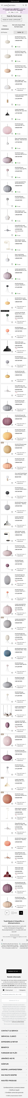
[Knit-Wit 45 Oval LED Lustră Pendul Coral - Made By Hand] (14, 463)
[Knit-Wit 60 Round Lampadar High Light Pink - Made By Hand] (14, 172)
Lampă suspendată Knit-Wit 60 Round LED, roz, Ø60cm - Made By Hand (20, 605)
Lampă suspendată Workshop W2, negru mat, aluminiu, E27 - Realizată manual (21, 110)
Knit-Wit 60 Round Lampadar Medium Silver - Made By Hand (21, 357)
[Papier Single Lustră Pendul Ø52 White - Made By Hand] (14, 85)
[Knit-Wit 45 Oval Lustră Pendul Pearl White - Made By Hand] (14, 41)
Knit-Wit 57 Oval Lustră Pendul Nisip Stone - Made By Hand (21, 66)
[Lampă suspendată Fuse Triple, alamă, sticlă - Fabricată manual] (14, 711)
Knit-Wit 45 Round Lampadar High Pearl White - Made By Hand (20, 692)
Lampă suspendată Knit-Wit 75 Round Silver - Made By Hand (20, 619)
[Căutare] (23, 5)
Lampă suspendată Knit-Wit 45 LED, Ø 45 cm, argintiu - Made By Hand (20, 182)
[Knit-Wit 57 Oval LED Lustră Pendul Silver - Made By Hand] (14, 682)
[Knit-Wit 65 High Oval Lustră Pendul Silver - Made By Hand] (14, 580)
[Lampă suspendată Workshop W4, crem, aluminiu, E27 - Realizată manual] (14, 784)
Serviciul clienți (8, 1036)
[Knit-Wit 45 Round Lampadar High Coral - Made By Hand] (14, 594)
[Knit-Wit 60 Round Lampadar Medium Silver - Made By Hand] (14, 361)
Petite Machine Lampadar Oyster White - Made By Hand (21, 809)
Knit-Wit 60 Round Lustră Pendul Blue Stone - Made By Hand (21, 649)
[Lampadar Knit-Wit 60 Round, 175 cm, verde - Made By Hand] (14, 318)
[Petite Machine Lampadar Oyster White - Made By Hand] (14, 814)
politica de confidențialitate (18, 1021)
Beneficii (5, 1047)
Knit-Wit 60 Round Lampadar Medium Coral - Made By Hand (21, 328)
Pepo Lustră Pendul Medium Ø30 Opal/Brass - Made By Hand (21, 255)
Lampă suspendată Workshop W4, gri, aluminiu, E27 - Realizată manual (20, 517)
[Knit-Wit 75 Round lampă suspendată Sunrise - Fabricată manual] (14, 449)
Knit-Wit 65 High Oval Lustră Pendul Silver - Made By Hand (20, 575)
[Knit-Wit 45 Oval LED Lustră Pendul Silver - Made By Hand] (14, 405)
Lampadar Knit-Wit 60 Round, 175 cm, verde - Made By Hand (20, 313)
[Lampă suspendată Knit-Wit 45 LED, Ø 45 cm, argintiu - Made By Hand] (14, 187)
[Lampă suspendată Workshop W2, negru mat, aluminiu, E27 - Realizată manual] (14, 114)
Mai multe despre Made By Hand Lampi (18, 25)
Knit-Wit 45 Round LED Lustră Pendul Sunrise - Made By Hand (20, 430)
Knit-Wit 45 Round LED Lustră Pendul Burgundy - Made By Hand (21, 416)
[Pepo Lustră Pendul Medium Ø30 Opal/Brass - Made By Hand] (14, 259)
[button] (12, 46)
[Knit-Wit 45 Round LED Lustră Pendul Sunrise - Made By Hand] (14, 434)
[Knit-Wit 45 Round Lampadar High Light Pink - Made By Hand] (14, 668)
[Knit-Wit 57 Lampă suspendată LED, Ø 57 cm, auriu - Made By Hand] (14, 158)
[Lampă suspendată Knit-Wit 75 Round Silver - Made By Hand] (14, 624)
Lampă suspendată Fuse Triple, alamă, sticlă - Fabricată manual (20, 707)
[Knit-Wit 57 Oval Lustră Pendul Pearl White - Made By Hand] (14, 56)
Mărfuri (5, 1064)
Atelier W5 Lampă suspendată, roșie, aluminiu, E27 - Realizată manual (20, 868)
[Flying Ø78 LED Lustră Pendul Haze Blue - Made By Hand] (14, 230)
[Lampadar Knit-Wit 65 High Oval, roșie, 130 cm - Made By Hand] (14, 726)
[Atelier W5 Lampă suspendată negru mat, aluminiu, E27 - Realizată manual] (14, 347)
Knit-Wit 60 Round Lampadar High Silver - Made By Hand (20, 197)
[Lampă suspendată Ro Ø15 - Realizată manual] (14, 100)
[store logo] (10, 5)
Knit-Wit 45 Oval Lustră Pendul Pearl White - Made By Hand (21, 37)
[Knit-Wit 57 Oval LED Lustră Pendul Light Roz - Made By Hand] (14, 551)
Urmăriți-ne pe (7, 1058)
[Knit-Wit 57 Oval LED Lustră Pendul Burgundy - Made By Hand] (14, 755)
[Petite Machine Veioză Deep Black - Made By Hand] (14, 536)
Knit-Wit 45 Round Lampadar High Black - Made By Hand (20, 284)
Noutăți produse (8, 1081)
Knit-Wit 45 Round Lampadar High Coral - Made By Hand (20, 590)
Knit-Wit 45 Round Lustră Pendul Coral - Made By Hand (20, 839)
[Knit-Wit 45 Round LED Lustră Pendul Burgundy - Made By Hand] (14, 420)
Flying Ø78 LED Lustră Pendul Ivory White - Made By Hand (21, 824)
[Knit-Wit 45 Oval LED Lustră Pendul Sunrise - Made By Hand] (14, 376)
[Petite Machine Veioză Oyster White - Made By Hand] (14, 245)
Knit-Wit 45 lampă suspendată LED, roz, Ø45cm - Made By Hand (20, 124)
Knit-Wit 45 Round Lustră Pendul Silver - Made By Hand (20, 503)
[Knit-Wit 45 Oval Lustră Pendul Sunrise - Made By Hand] (14, 303)
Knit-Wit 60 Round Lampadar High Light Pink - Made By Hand (21, 168)
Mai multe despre (9, 1075)
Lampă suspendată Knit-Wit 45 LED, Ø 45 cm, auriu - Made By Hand (21, 269)
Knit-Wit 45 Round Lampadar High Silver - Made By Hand (20, 765)
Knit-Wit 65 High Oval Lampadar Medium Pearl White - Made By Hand (20, 634)
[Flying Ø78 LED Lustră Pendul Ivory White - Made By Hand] (14, 828)
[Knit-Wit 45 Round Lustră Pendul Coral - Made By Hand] (14, 843)
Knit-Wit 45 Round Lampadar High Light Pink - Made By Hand (21, 663)
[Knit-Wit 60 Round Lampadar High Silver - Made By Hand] (14, 201)
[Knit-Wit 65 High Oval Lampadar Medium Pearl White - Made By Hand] (14, 639)
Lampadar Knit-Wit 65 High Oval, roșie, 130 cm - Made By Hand (20, 721)
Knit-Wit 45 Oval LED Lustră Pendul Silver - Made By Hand (20, 401)
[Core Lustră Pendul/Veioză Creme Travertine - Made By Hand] (14, 478)
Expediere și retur (9, 1042)
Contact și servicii (9, 1031)
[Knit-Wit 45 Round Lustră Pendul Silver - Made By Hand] (14, 507)
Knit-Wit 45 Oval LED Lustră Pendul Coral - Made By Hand (19, 459)
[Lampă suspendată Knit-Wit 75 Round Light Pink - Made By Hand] (14, 741)
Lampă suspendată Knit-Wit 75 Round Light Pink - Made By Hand (20, 736)
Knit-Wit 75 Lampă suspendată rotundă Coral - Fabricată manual (21, 794)
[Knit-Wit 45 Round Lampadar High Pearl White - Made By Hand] (14, 697)
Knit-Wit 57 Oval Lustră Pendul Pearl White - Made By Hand (21, 52)
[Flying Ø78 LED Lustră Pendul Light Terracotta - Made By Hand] (14, 858)
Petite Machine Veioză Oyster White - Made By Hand (20, 240)
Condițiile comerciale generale (14, 1092)
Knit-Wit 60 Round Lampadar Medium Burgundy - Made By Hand (21, 561)
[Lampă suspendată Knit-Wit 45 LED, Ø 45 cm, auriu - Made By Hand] (14, 274)
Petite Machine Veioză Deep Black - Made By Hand (20, 532)
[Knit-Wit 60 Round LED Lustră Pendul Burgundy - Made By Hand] (14, 888)
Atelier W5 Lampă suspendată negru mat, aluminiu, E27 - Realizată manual (20, 342)
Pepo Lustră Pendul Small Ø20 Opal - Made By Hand (21, 139)
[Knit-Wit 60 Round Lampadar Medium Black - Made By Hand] (14, 492)
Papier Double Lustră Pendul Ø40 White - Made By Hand (21, 211)
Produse (5, 26)
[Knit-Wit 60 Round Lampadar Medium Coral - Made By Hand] (14, 332)
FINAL (13, 12)
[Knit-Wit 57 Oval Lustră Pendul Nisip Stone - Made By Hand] (14, 70)
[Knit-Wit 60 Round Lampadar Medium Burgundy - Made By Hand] (14, 565)
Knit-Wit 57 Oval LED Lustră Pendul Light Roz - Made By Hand (20, 546)
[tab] (14, 1030)
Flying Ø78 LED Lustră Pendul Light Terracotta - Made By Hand (20, 853)
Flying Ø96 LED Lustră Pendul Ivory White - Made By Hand (21, 386)
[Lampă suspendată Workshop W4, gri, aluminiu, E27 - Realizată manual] (14, 521)
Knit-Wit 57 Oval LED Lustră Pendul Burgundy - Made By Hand (21, 751)
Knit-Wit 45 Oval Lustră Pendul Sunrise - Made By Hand (21, 298)
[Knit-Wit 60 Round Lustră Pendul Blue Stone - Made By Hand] (14, 653)
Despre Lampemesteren (11, 1069)
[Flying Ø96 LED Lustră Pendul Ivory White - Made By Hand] (14, 391)
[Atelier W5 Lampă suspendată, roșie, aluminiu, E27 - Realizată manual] (14, 873)
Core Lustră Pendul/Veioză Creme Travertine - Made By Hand (21, 474)
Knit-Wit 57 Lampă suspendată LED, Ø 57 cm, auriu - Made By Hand (21, 153)
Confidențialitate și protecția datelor (14, 1087)
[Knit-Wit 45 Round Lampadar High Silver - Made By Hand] (14, 770)
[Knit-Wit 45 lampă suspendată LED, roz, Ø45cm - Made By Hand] (14, 129)
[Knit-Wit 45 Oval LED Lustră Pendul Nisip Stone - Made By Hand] (14, 902)
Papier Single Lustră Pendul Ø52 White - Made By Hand (21, 81)
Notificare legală (14, 1090)
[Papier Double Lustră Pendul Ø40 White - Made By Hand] (14, 216)
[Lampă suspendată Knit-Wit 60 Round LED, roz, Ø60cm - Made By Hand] (14, 609)
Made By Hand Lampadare (12, 19)
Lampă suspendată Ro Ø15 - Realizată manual (21, 95)
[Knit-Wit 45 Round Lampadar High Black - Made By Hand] (14, 288)
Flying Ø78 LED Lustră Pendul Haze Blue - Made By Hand (20, 226)
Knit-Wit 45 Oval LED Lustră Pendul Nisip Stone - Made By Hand (21, 898)
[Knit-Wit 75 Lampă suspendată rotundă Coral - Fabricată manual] (14, 799)
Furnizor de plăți (9, 1053)
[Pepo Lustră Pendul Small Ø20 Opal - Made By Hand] (14, 143)
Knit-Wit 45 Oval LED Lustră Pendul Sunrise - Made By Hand (20, 372)
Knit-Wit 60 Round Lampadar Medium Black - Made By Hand (21, 488)
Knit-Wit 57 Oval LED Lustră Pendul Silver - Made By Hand (20, 678)
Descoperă (20, 10)
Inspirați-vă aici (13, 971)
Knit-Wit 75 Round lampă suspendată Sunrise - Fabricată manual (20, 445)
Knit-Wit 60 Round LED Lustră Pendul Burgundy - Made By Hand (21, 883)
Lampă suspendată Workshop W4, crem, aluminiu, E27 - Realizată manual (20, 780)
